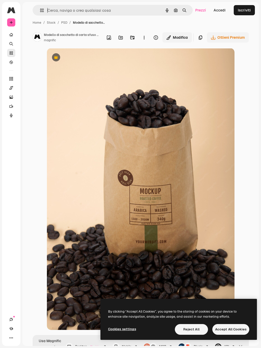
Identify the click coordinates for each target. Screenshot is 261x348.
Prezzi (200, 10)
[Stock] (11, 53)
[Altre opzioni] (144, 37)
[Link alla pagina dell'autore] (37, 37)
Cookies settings (122, 329)
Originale (80, 58)
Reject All (191, 329)
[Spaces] (11, 88)
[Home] (11, 35)
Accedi (220, 10)
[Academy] (11, 329)
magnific (50, 40)
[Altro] (11, 338)
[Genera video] (11, 106)
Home (37, 23)
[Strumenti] (11, 79)
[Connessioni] (11, 319)
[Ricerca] (11, 44)
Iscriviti (244, 10)
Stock (51, 23)
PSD (64, 23)
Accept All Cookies (230, 329)
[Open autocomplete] (40, 10)
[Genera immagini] (11, 97)
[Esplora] (11, 62)
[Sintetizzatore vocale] (11, 115)
